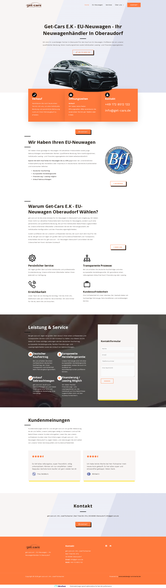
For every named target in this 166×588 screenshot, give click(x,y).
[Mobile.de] (110, 546)
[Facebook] (106, 546)
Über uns (118, 5)
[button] (134, 5)
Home (87, 5)
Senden (107, 381)
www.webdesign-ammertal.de (130, 576)
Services (109, 5)
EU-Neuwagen (97, 5)
